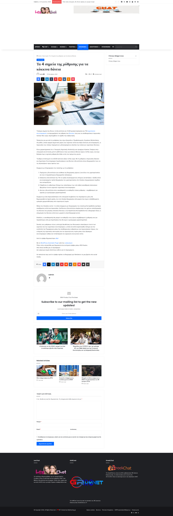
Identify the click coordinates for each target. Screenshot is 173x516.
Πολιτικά (72, 47)
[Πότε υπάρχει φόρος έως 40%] (46, 370)
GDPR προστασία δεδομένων (123, 510)
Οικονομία (82, 47)
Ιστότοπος (73, 429)
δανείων (71, 133)
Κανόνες (98, 510)
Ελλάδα (53, 47)
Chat (46, 47)
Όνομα (39, 421)
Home (39, 56)
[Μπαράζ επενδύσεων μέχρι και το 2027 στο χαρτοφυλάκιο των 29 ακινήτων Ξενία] (91, 370)
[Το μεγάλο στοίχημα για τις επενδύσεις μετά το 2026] (69, 370)
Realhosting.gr (72, 510)
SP (59, 510)
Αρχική (37, 47)
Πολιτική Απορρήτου (107, 510)
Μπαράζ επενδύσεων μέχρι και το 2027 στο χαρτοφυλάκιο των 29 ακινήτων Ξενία (90, 379)
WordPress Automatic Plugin (50, 243)
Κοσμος (63, 47)
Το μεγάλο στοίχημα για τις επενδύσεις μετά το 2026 (66, 379)
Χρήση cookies (90, 510)
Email (39, 429)
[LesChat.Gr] (45, 10)
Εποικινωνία (106, 47)
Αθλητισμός (94, 47)
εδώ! (57, 238)
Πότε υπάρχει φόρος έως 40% (70, 2)
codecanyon (68, 243)
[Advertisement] (86, 30)
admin (41, 74)
